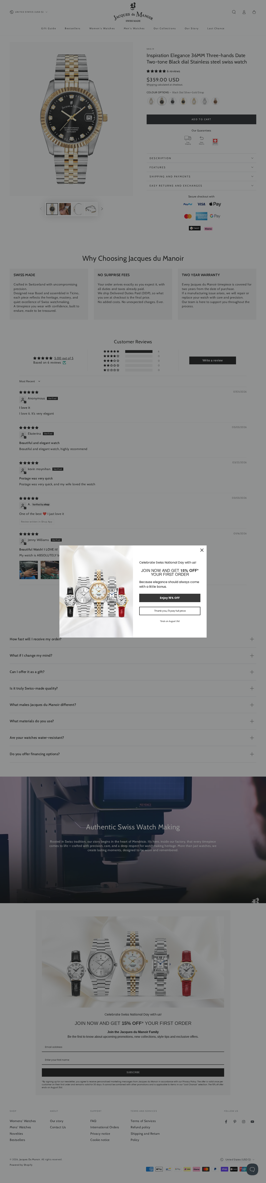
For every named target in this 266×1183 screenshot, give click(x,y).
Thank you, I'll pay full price (170, 610)
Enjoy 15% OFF (170, 598)
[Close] (202, 550)
